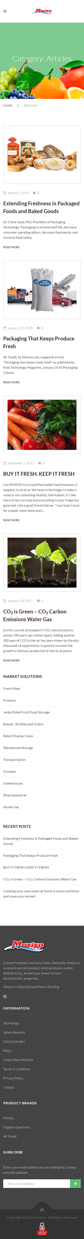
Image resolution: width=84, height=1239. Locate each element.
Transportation (14, 759)
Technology (11, 1023)
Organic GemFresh (16, 1127)
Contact (9, 1087)
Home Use (11, 807)
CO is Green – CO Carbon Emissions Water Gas (39, 879)
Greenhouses (13, 783)
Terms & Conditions (17, 1069)
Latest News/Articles (18, 1060)
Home (7, 105)
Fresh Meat (11, 688)
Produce (9, 700)
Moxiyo (8, 1118)
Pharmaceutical (14, 795)
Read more (11, 247)
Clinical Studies (14, 1041)
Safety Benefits (14, 1032)
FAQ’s (7, 1051)
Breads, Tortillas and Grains (23, 724)
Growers (9, 771)
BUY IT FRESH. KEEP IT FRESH (26, 867)
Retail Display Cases (18, 736)
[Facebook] (5, 996)
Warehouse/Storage (18, 748)
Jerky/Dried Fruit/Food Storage (26, 712)
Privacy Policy (13, 1078)
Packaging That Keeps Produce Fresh (30, 855)
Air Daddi (10, 1136)
